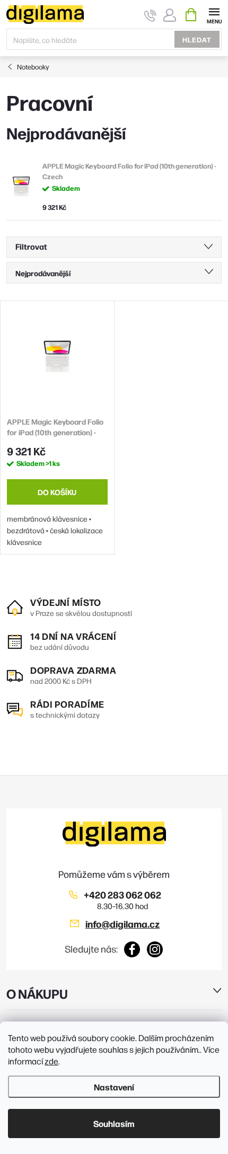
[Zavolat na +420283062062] (150, 15)
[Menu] (214, 14)
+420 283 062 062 (122, 894)
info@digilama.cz (122, 923)
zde (51, 1061)
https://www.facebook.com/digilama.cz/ (132, 949)
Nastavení (114, 1087)
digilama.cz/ (155, 949)
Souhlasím (114, 1123)
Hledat (197, 39)
